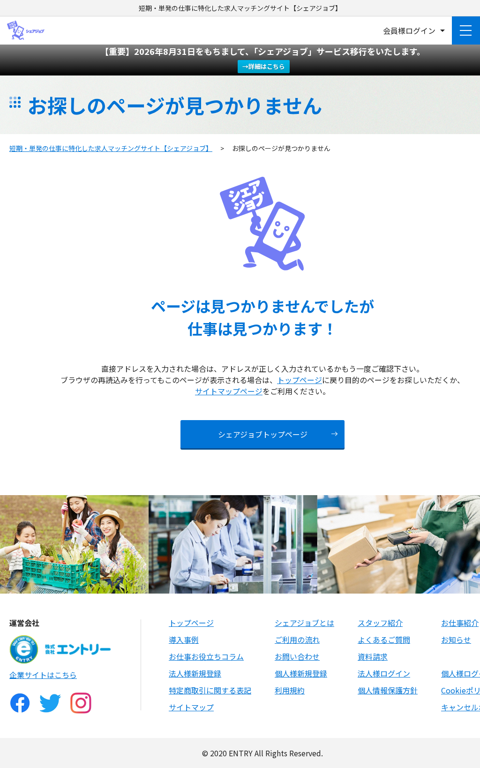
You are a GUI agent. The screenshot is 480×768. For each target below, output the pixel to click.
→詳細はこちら (263, 66)
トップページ (299, 379)
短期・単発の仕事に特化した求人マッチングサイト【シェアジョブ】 (110, 148)
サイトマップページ (228, 391)
